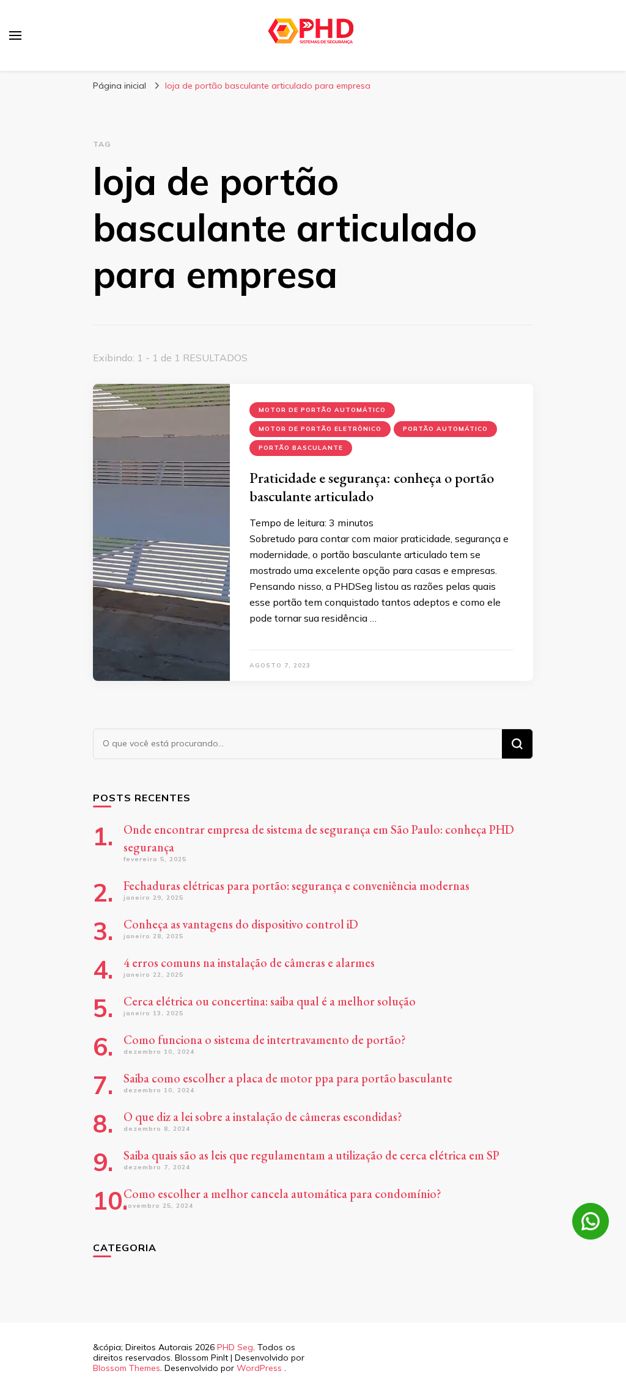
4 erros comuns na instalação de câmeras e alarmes (249, 963)
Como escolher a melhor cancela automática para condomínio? (282, 1194)
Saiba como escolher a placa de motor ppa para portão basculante (287, 1078)
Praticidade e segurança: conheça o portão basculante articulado (371, 486)
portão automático (445, 429)
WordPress (259, 1367)
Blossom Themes (126, 1367)
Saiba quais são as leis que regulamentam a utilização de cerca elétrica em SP (311, 1155)
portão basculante (301, 448)
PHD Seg (235, 1347)
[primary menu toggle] (15, 35)
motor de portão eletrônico (320, 429)
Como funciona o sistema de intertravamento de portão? (264, 1040)
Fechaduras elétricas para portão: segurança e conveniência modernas (296, 886)
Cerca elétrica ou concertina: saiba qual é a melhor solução (269, 1001)
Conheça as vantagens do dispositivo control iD (240, 924)
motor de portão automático (322, 410)
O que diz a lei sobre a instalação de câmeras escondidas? (262, 1117)
